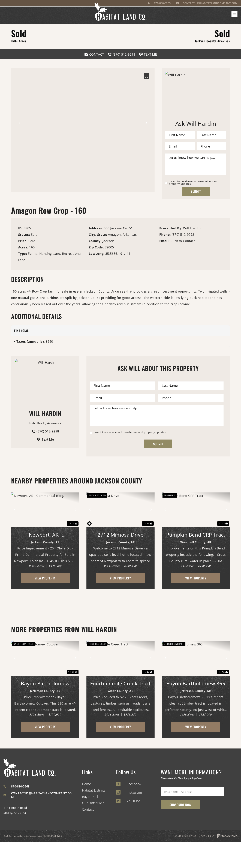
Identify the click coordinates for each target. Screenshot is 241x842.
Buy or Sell (90, 797)
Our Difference (93, 803)
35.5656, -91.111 (118, 253)
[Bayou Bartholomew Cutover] (45, 658)
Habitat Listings (93, 790)
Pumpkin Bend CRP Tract (195, 534)
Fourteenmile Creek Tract (120, 683)
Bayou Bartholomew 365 (195, 683)
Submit (196, 191)
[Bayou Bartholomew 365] (196, 658)
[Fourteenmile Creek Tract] (120, 658)
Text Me (48, 439)
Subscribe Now (180, 804)
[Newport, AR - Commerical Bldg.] (45, 509)
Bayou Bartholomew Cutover (45, 683)
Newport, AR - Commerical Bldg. (45, 534)
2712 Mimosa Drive (121, 534)
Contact (88, 809)
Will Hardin (192, 228)
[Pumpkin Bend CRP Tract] (196, 509)
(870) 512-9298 (183, 234)
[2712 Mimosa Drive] (120, 509)
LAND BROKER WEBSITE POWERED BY (195, 835)
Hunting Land (49, 253)
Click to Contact (183, 241)
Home (86, 784)
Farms (32, 253)
